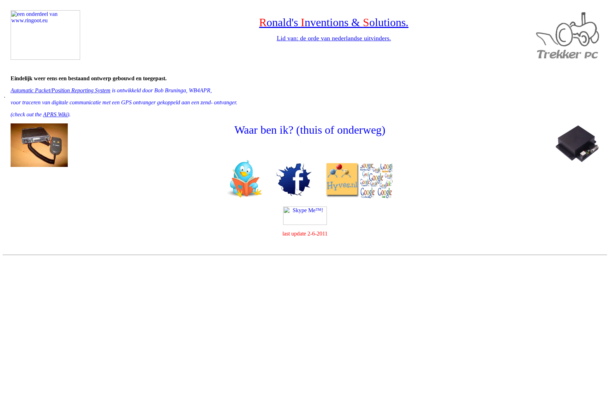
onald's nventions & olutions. (337, 22)
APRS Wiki (55, 114)
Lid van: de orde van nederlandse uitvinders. (334, 38)
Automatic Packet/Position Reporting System (60, 90)
